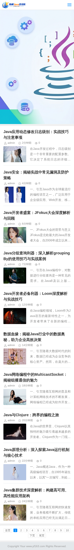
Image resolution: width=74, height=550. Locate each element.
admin (11, 142)
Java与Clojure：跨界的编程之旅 (31, 415)
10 (67, 530)
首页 (7, 530)
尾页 (41, 535)
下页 (32, 535)
